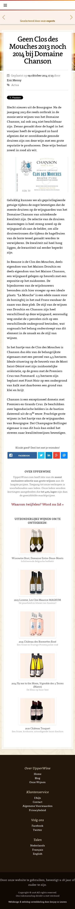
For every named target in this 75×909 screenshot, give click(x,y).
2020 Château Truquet (37, 728)
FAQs (37, 797)
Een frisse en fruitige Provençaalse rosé (37, 644)
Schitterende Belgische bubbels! (37, 561)
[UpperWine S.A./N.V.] (37, 5)
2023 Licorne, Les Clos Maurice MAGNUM (37, 599)
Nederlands (37, 845)
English (37, 853)
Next (71, 17)
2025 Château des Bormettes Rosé (37, 641)
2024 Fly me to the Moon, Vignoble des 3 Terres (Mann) (37, 685)
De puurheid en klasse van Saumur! (37, 603)
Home (37, 773)
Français (37, 849)
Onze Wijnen (37, 782)
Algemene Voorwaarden (38, 805)
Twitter (37, 829)
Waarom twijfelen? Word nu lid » (37, 504)
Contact (37, 801)
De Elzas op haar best (38, 689)
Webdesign (13, 902)
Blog (37, 778)
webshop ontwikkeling (33, 902)
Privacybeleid (37, 810)
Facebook (37, 825)
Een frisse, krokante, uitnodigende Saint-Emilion (37, 731)
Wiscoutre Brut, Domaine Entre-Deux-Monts (37, 558)
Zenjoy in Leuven (58, 902)
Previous (3, 17)
